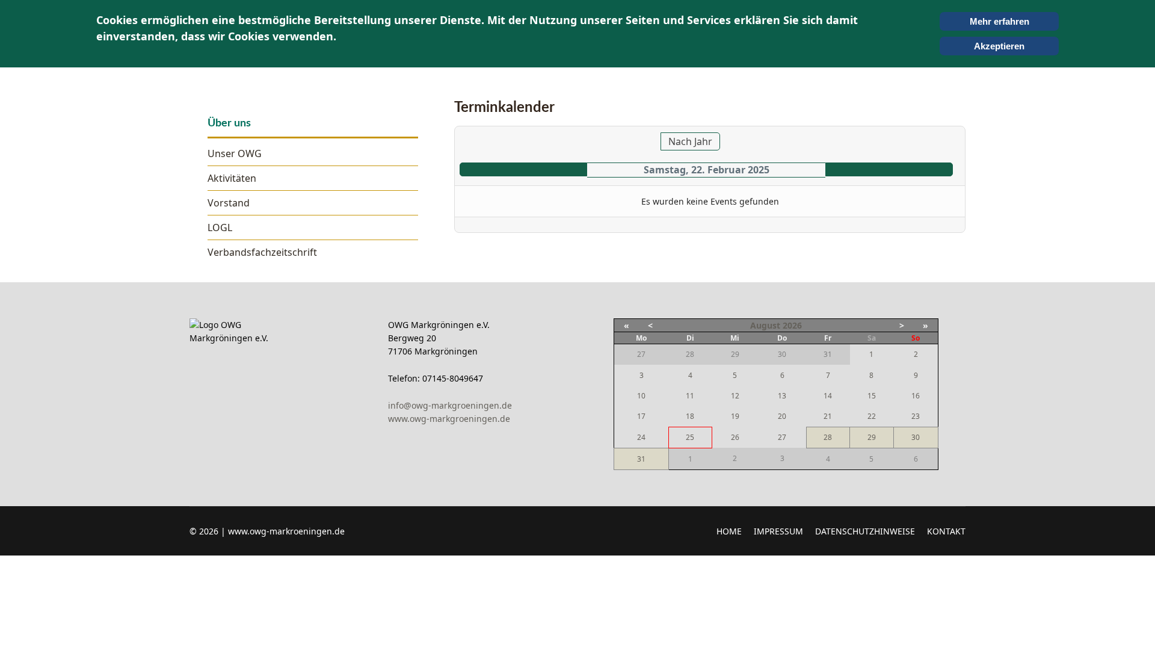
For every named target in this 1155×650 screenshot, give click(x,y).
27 (782, 437)
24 (641, 437)
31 (641, 459)
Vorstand (229, 202)
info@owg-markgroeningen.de (452, 405)
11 (690, 396)
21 (828, 416)
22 (871, 416)
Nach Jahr (690, 141)
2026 (792, 325)
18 (690, 416)
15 (871, 396)
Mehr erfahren (999, 21)
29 (871, 437)
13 (782, 396)
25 (690, 437)
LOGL (220, 227)
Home (729, 531)
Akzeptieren (999, 46)
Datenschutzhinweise (865, 531)
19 (735, 416)
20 (782, 416)
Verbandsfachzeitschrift (262, 252)
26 (735, 437)
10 (641, 396)
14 (828, 396)
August (765, 325)
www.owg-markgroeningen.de (449, 418)
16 (915, 396)
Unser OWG (235, 153)
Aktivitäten (232, 178)
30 (915, 437)
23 (915, 416)
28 (828, 437)
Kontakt (946, 531)
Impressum (778, 531)
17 (641, 416)
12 (735, 396)
